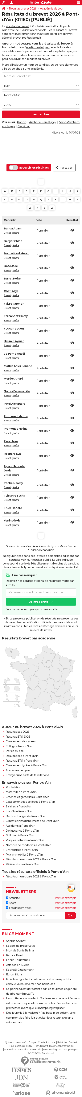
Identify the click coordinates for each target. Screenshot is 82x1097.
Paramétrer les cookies (16, 1049)
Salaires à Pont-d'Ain (19, 806)
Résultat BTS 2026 (18, 736)
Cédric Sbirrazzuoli (18, 960)
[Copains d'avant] (21, 1085)
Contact (73, 1042)
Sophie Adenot (16, 941)
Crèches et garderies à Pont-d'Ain (27, 797)
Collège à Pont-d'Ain (19, 746)
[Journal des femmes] (21, 1070)
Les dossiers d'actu (20, 908)
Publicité (62, 1042)
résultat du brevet (17, 26)
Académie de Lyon (52, 8)
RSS (29, 1046)
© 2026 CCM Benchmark (41, 1053)
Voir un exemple (65, 898)
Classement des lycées (21, 741)
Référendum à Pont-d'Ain (22, 864)
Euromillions (14, 974)
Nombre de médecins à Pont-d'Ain (28, 845)
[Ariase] (21, 1093)
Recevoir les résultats (34, 167)
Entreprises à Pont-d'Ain (22, 850)
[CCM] (60, 1070)
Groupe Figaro (70, 1049)
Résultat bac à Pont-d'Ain (22, 756)
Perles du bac (14, 751)
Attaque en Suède (17, 965)
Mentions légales (52, 1049)
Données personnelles (61, 1046)
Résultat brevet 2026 (22, 8)
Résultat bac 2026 (17, 731)
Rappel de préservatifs (20, 945)
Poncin (21, 122)
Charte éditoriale (46, 1042)
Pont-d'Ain (12, 787)
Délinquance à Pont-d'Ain (22, 830)
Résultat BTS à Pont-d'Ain (22, 760)
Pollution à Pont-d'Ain (20, 835)
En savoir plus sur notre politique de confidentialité (32, 609)
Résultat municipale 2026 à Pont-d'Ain (31, 859)
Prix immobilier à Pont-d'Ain (24, 854)
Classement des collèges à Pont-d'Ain (30, 801)
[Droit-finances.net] (60, 1077)
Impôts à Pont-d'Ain (19, 811)
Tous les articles (17, 1046)
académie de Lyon (38, 47)
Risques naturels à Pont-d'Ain (25, 840)
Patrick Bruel (14, 955)
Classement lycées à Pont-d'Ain (26, 765)
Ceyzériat (24, 126)
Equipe (32, 1042)
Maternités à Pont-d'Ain (21, 792)
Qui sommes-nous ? (16, 1042)
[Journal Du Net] (21, 1077)
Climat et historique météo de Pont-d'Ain (32, 821)
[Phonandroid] (60, 1092)
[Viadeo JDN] (60, 1085)
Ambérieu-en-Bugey (42, 122)
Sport (12, 903)
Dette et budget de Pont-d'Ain (25, 816)
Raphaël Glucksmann (20, 969)
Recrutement (41, 1046)
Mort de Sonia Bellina (20, 950)
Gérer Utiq (35, 1049)
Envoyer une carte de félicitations (27, 775)
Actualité (14, 898)
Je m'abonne (38, 601)
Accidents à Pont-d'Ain (20, 825)
